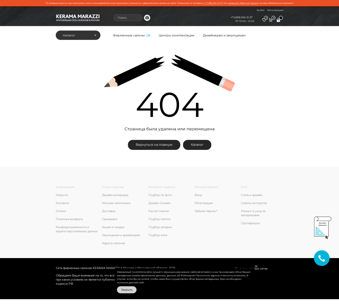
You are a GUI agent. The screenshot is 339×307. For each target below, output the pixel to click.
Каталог (197, 145)
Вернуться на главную (154, 145)
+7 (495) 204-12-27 (213, 3)
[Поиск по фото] (147, 18)
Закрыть (126, 290)
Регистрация (275, 10)
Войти (260, 10)
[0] (264, 21)
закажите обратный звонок (243, 3)
